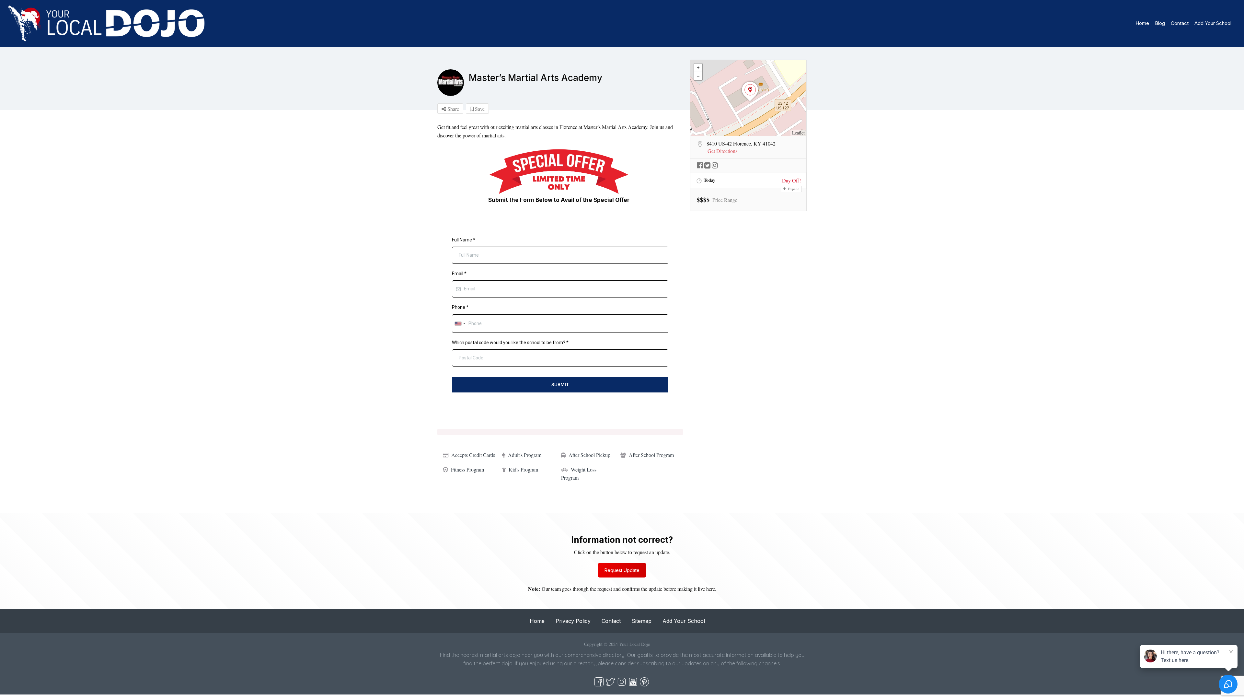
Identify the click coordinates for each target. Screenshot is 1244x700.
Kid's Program (523, 469)
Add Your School (1212, 23)
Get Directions (722, 151)
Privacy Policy (573, 621)
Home (1142, 23)
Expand (793, 188)
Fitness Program (467, 469)
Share (452, 108)
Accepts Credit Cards (473, 454)
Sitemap (641, 621)
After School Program (651, 454)
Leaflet (798, 133)
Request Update (622, 570)
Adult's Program (524, 454)
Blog (1160, 23)
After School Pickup (589, 454)
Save (479, 108)
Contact (1180, 23)
